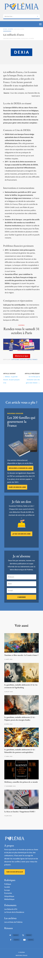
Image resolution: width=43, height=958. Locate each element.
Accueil (5, 29)
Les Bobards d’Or (10, 909)
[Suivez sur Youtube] (24, 940)
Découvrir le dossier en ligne (20, 468)
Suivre (16, 935)
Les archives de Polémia (13, 922)
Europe (7, 890)
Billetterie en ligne (21, 356)
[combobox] (21, 16)
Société (7, 887)
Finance (34, 359)
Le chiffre (10, 29)
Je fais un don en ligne (21, 534)
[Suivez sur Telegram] (10, 935)
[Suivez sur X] (23, 935)
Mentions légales (21, 955)
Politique (7, 884)
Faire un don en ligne (17, 487)
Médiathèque (9, 899)
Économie (8, 893)
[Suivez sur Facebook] (10, 939)
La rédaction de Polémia (14, 38)
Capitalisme (15, 359)
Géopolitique (9, 896)
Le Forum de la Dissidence (14, 912)
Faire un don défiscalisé (14, 872)
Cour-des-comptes (26, 359)
